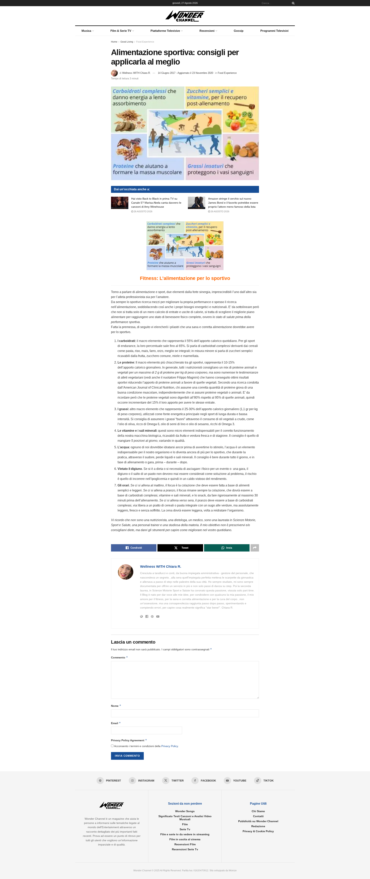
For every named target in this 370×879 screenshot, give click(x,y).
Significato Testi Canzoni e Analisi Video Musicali (185, 818)
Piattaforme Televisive (165, 30)
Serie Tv (185, 829)
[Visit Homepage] (185, 16)
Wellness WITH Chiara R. (136, 72)
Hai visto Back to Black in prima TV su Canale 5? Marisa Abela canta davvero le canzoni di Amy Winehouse (156, 202)
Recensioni (206, 30)
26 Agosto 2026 (142, 211)
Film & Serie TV (120, 30)
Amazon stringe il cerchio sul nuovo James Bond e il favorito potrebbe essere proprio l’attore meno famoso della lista (233, 202)
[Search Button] (292, 3)
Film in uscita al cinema (184, 839)
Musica (86, 30)
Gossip (238, 30)
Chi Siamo (258, 811)
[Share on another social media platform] (255, 548)
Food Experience (145, 41)
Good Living (126, 41)
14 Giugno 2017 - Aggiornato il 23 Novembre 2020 (185, 72)
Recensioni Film (185, 844)
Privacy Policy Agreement (129, 740)
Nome (116, 706)
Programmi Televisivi (274, 30)
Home (114, 41)
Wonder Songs (185, 811)
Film (185, 824)
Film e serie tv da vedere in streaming (184, 834)
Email (116, 723)
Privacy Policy (169, 746)
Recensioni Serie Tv (185, 849)
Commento (119, 657)
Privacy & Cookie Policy (258, 831)
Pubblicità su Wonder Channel (258, 821)
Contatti (258, 816)
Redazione (258, 826)
